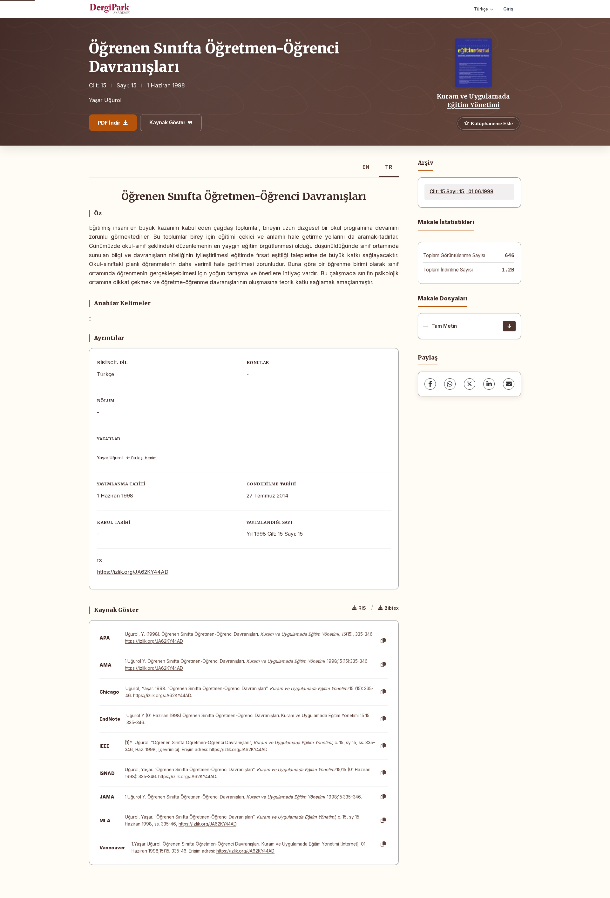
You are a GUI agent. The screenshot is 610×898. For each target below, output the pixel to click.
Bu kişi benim (143, 458)
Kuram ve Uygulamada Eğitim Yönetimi (473, 100)
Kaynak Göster (167, 122)
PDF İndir (109, 123)
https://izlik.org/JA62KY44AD (132, 572)
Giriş (508, 8)
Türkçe (481, 8)
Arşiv (425, 162)
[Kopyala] (383, 640)
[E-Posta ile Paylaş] (508, 384)
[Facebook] (430, 384)
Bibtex (391, 608)
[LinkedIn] (489, 384)
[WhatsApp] (450, 384)
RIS (362, 608)
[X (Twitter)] (469, 384)
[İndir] (509, 326)
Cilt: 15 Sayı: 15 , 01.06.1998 (461, 192)
